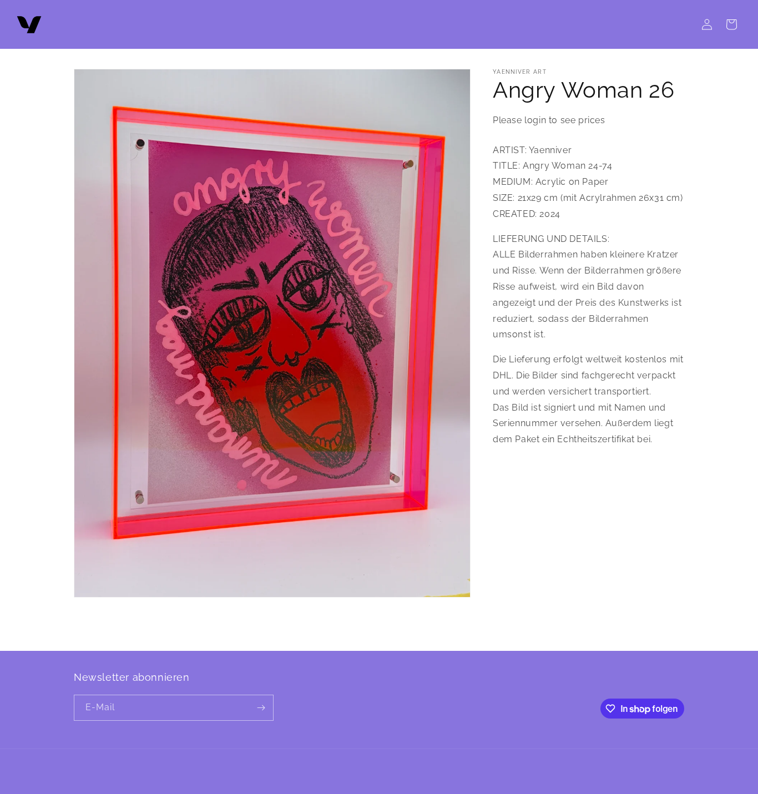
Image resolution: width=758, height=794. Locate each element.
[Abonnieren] (261, 708)
